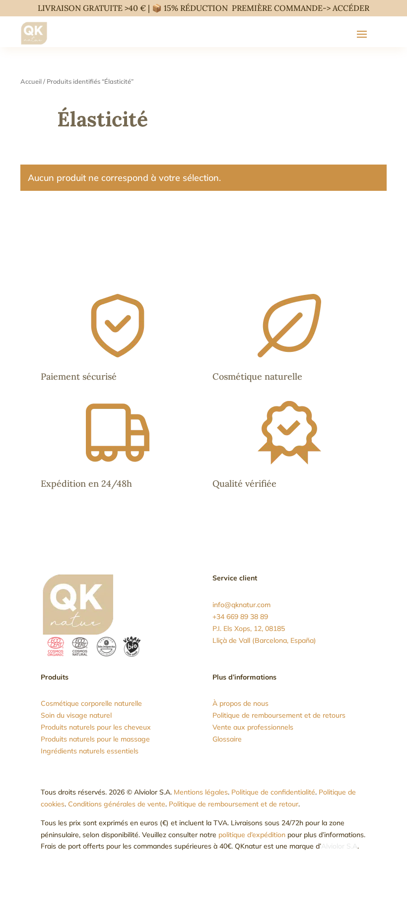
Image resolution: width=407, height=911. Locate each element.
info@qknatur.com (241, 604)
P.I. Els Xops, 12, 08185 (248, 628)
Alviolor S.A (339, 846)
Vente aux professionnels (252, 727)
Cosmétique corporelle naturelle (91, 703)
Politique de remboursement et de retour (233, 803)
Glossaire (227, 739)
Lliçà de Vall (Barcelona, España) (264, 640)
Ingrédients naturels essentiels (89, 750)
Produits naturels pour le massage (95, 739)
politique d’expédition (251, 834)
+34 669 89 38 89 (240, 616)
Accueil (31, 81)
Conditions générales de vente (116, 803)
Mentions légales (201, 792)
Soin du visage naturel (76, 715)
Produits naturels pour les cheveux (96, 727)
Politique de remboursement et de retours (278, 715)
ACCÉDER (351, 8)
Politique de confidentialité (273, 792)
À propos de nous (240, 703)
